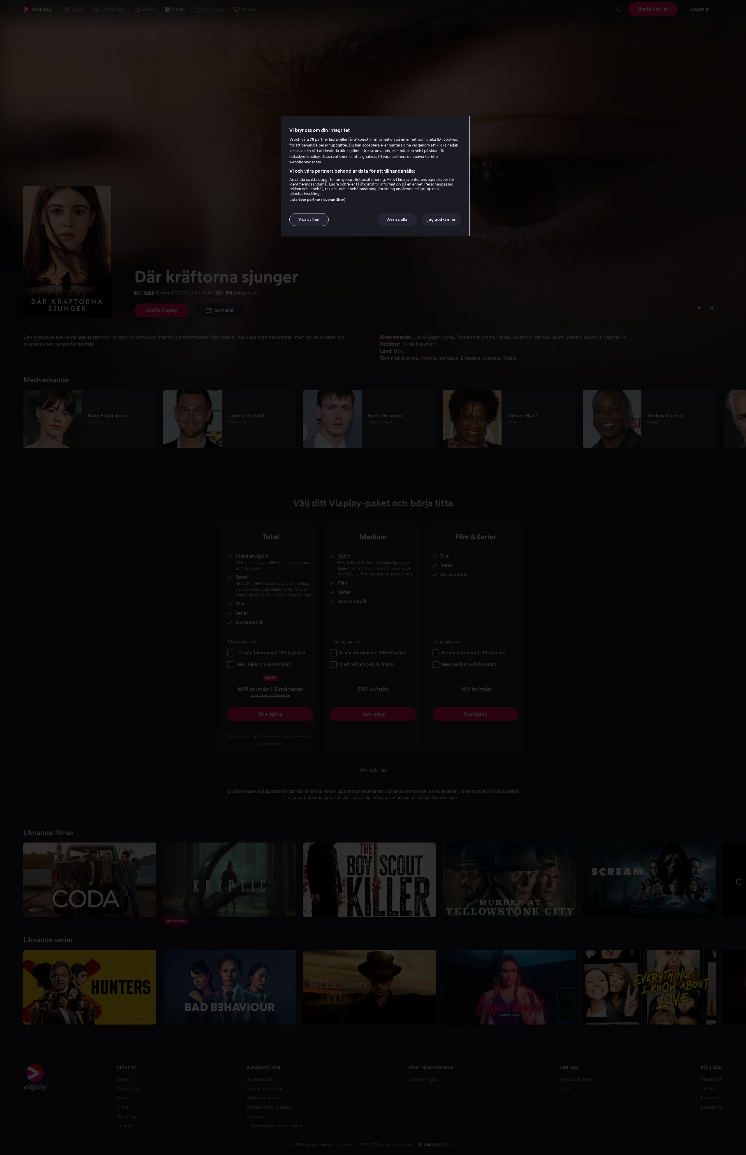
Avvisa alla (397, 219)
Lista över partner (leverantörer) (317, 200)
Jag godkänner (441, 219)
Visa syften (309, 219)
